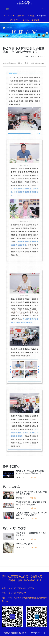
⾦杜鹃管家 (30, 16)
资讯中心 (20, 16)
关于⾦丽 (26, 20)
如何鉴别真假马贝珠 (24, 543)
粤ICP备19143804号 (39, 633)
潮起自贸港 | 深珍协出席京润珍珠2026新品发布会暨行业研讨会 (30, 472)
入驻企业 (11, 16)
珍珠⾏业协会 (42, 16)
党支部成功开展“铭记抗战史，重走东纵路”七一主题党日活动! (31, 513)
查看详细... (34, 477)
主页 (3, 16)
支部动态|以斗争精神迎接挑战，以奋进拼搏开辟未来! (31, 493)
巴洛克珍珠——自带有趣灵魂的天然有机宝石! (31, 534)
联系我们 (35, 20)
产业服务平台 (15, 20)
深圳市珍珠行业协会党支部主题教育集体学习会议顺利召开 (31, 503)
